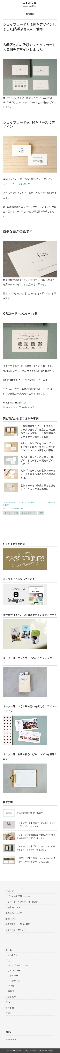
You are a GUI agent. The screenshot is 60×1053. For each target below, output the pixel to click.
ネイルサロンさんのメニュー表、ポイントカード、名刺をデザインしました (38, 460)
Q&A (8, 1002)
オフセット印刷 (11, 513)
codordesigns (18, 508)
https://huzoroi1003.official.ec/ (18, 407)
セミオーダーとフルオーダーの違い (22, 902)
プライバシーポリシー (16, 930)
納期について (12, 918)
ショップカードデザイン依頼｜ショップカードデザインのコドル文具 (30, 1051)
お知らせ (10, 891)
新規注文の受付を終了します (30, 813)
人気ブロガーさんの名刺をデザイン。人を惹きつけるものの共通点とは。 (38, 474)
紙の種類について (14, 913)
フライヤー (13, 975)
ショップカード (28, 513)
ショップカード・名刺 (18, 965)
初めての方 (11, 997)
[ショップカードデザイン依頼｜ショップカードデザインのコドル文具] (30, 3)
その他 (11, 985)
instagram (11, 1039)
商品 (8, 960)
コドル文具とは (13, 955)
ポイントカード (15, 970)
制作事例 (30, 14)
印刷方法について (14, 907)
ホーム (9, 950)
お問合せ (10, 1013)
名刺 (41, 513)
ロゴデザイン (14, 980)
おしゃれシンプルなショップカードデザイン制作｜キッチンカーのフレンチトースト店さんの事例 (38, 447)
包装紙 (11, 990)
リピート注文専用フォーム (18, 896)
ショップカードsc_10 (14, 184)
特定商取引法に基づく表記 (18, 924)
